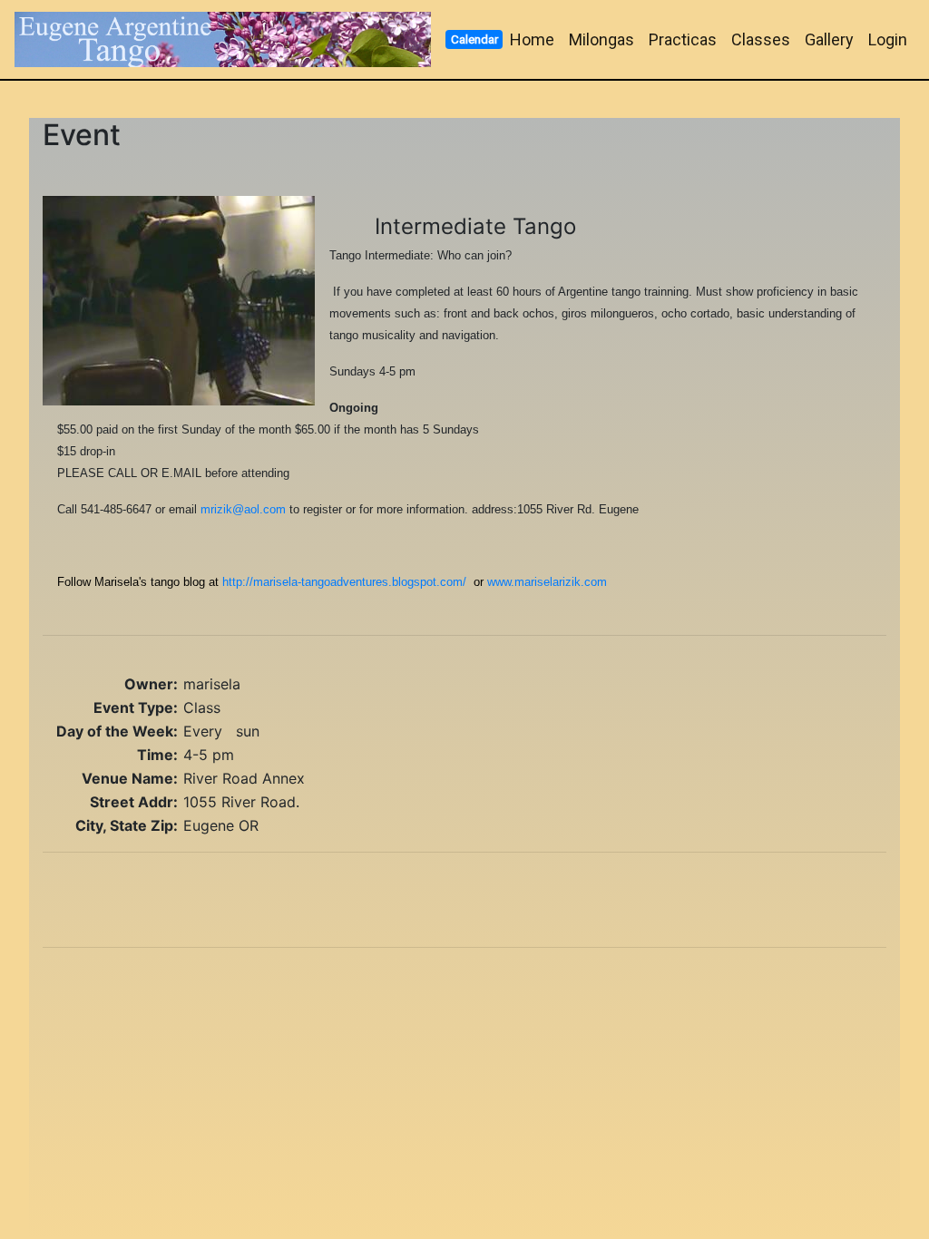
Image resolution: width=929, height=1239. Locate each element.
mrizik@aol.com (243, 509)
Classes (760, 39)
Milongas (601, 39)
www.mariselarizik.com (547, 582)
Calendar (474, 39)
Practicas (683, 39)
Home (532, 39)
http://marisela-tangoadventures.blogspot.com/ (344, 582)
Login (887, 39)
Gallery (829, 39)
